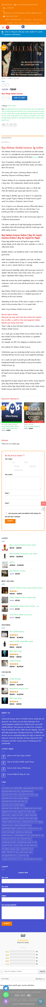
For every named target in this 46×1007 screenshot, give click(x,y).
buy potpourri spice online (9, 819)
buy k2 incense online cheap (27, 812)
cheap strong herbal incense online (34, 116)
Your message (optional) (9, 905)
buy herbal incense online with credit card (14, 802)
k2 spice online (18, 846)
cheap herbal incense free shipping (32, 822)
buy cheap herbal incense (12, 109)
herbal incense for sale (35, 829)
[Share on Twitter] (11, 125)
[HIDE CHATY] (6, 1001)
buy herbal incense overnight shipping (13, 805)
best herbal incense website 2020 (12, 788)
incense (35, 157)
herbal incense (22, 829)
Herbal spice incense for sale (10, 839)
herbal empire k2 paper (9, 829)
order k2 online (35, 118)
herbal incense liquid (8, 832)
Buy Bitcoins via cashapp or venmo (29, 23)
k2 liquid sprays (6, 118)
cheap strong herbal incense (15, 116)
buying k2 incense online (9, 812)
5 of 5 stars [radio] (10, 470)
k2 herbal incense (26, 839)
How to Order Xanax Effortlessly (18, 768)
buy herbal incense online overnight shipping (15, 799)
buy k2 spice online (17, 815)
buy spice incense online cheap (28, 819)
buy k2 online (6, 815)
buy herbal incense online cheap (28, 795)
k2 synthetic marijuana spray (10, 849)
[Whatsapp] (6, 995)
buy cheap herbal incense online (33, 788)
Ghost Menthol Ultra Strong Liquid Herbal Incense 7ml (10, 427)
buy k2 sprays (16, 114)
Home (4, 79)
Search (42, 971)
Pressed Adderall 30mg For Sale (18, 775)
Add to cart (19, 98)
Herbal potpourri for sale (22, 836)
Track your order (38, 20)
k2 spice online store (31, 846)
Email (7, 503)
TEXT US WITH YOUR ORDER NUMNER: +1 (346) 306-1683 (23, 992)
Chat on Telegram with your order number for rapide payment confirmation (23, 33)
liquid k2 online (26, 118)
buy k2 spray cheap (30, 815)
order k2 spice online (26, 853)
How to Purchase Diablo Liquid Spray (20, 762)
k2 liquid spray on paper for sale (27, 842)
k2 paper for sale (7, 846)
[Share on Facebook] (7, 125)
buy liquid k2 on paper (26, 114)
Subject (4, 896)
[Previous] (1, 420)
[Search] (7, 27)
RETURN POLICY (16, 20)
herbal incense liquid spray (23, 832)
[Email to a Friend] (15, 125)
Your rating (9, 459)
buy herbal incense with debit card (12, 809)
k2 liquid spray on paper (9, 842)
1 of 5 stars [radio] (8, 462)
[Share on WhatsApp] (3, 125)
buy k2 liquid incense (35, 111)
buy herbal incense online (9, 795)
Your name (5, 878)
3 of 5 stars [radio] (10, 466)
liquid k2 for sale (16, 118)
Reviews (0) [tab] (6, 142)
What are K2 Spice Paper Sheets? (19, 756)
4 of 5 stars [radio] (25, 466)
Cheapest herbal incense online (11, 822)
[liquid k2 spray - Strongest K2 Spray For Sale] (23, 27)
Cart (16, 23)
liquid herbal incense (27, 849)
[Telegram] (6, 988)
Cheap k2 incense (7, 826)
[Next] (44, 420)
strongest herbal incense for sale (12, 859)
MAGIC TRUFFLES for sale (10, 853)
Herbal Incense (13, 79)
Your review (9, 475)
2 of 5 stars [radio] (20, 462)
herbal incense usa (7, 836)
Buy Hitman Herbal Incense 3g (19, 111)
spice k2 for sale (23, 856)
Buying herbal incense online (32, 809)
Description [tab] (7, 138)
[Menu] (3, 27)
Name (7, 493)
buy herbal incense (27, 792)
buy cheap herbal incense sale (28, 109)
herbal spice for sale (37, 836)
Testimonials (27, 20)
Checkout (10, 23)
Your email (5, 887)
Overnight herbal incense (9, 856)
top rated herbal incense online (33, 859)
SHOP (7, 20)
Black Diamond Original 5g (32, 427)
